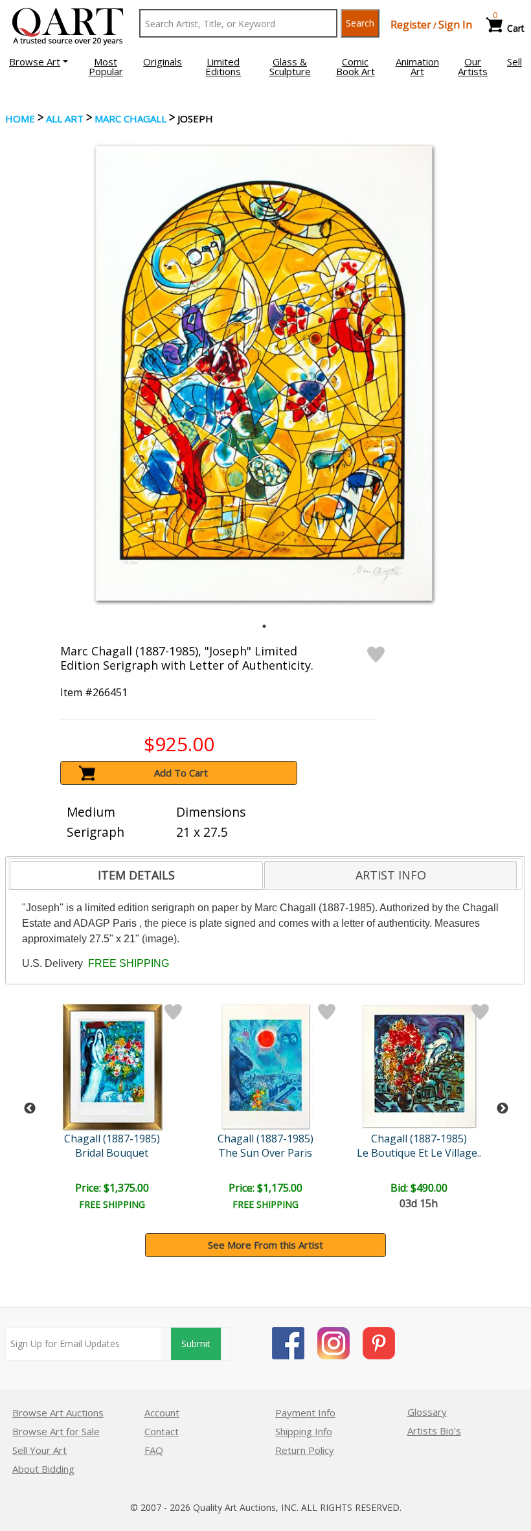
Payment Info (305, 1412)
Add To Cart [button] (181, 772)
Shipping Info (303, 1431)
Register (410, 24)
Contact (161, 1431)
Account (161, 1412)
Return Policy (304, 1450)
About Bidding (43, 1468)
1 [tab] (264, 626)
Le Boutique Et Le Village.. (419, 1153)
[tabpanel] (263, 374)
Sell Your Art (39, 1450)
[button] (38, 61)
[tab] (136, 875)
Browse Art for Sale (56, 1431)
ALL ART (65, 118)
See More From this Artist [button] (265, 1244)
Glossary (427, 1411)
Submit (195, 1343)
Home (20, 118)
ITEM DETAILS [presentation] (136, 875)
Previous (29, 1108)
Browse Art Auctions (58, 1412)
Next (502, 1108)
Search (360, 23)
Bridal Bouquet (111, 1153)
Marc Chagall (130, 118)
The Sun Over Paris (265, 1153)
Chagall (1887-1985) (112, 1138)
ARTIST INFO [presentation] (391, 875)
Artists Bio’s (434, 1430)
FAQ (153, 1450)
